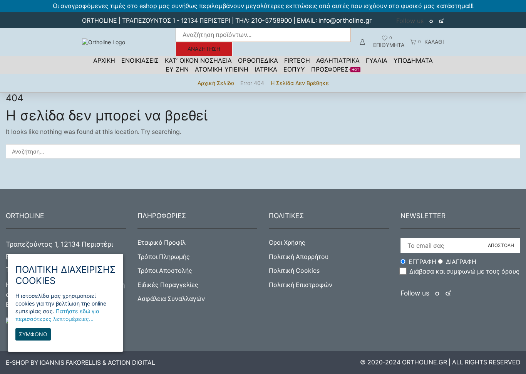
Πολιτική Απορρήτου (298, 256)
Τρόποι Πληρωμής (163, 256)
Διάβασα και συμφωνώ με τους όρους (464, 271)
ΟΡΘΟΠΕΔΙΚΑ (258, 60)
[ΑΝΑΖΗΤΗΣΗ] (513, 151)
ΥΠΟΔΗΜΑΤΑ (413, 60)
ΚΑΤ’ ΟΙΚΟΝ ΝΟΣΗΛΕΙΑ (198, 60)
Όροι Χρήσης (287, 242)
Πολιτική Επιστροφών (300, 285)
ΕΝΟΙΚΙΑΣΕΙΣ (140, 60)
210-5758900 (271, 20)
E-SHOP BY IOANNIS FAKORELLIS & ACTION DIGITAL (80, 362)
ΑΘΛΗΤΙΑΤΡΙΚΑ (338, 60)
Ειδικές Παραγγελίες (167, 285)
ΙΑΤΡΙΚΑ (266, 69)
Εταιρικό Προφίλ (161, 242)
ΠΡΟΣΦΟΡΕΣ (335, 69)
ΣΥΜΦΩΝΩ (33, 334)
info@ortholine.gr (345, 20)
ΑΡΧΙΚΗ (104, 60)
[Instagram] (441, 21)
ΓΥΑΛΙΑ (376, 60)
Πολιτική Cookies (294, 270)
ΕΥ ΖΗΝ (177, 69)
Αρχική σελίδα (216, 83)
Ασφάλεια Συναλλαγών (171, 298)
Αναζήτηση (204, 49)
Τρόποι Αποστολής (164, 270)
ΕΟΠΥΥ (294, 69)
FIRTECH (297, 60)
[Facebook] (432, 21)
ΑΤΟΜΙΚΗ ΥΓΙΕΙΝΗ (221, 69)
